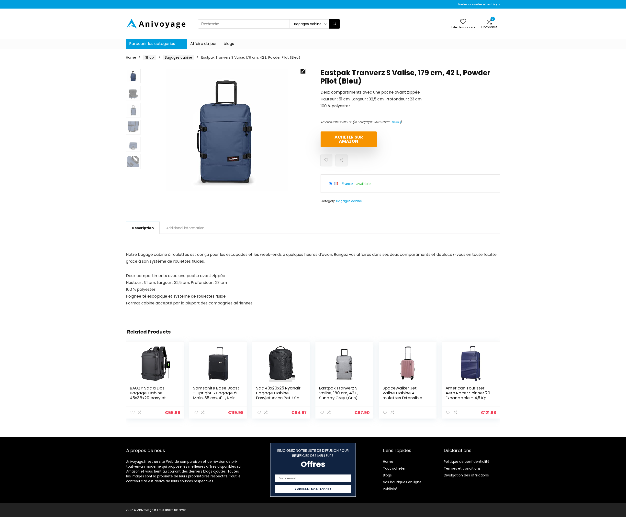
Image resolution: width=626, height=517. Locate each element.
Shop (149, 57)
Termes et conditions (462, 468)
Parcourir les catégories (152, 43)
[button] (303, 71)
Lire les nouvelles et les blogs (479, 4)
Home (131, 57)
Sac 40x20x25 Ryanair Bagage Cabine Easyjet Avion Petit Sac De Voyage (279, 395)
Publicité (390, 488)
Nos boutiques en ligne (402, 482)
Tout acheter (394, 468)
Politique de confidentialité (467, 461)
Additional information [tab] (185, 228)
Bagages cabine (178, 57)
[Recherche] (334, 24)
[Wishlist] (463, 22)
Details (396, 122)
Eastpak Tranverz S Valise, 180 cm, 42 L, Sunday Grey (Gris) (338, 393)
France (347, 183)
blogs (229, 43)
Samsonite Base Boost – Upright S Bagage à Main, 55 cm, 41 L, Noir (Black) (216, 395)
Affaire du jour (203, 43)
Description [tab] (143, 228)
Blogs (387, 475)
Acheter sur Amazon (349, 139)
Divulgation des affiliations (466, 475)
